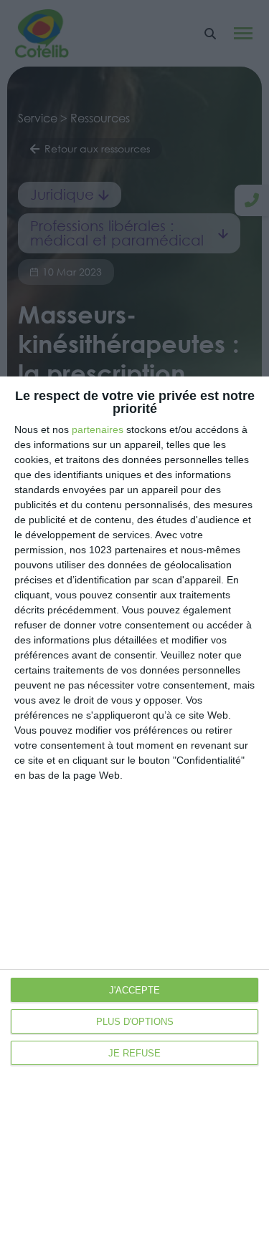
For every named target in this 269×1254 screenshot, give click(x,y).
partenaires (97, 429)
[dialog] (134, 815)
